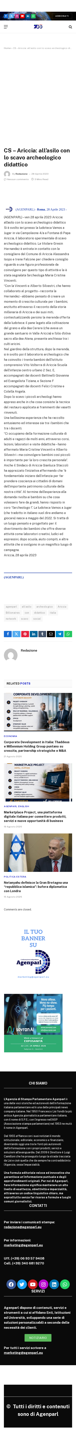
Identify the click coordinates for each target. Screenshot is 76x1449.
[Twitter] (22, 1284)
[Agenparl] (38, 26)
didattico (39, 612)
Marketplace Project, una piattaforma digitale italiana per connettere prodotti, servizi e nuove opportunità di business (35, 816)
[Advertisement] (38, 94)
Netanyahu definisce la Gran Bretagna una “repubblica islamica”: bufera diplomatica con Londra (36, 887)
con (27, 612)
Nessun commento (18, 179)
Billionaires (13, 612)
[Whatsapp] (65, 1284)
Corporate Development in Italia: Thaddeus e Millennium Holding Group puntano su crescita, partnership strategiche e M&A (37, 746)
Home (7, 48)
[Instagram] (43, 1284)
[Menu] (6, 26)
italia (53, 612)
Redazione (21, 173)
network (11, 618)
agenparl (11, 606)
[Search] (70, 26)
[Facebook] (11, 1284)
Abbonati (62, 16)
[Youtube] (33, 1284)
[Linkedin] (54, 1284)
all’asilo (27, 606)
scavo (24, 618)
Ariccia (62, 606)
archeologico (44, 606)
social (37, 618)
